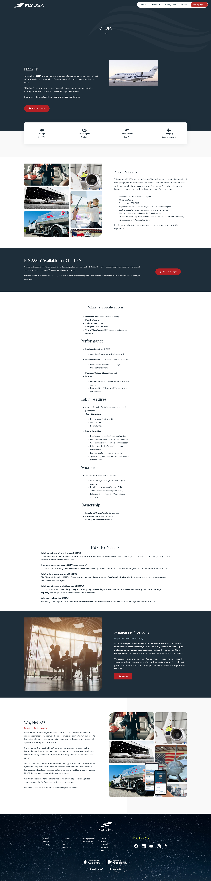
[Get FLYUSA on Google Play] (118, 862)
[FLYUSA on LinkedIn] (143, 846)
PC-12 (64, 841)
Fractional (66, 839)
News (103, 841)
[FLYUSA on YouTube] (151, 846)
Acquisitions (87, 841)
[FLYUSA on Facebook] (136, 846)
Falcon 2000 (67, 847)
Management (87, 839)
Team (103, 839)
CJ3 (63, 844)
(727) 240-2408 (114, 869)
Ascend (45, 841)
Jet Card (45, 844)
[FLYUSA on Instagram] (159, 846)
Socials (104, 847)
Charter (45, 839)
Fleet (105, 33)
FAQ (103, 850)
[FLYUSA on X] (166, 846)
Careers (105, 844)
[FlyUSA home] (106, 826)
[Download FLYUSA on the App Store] (92, 862)
